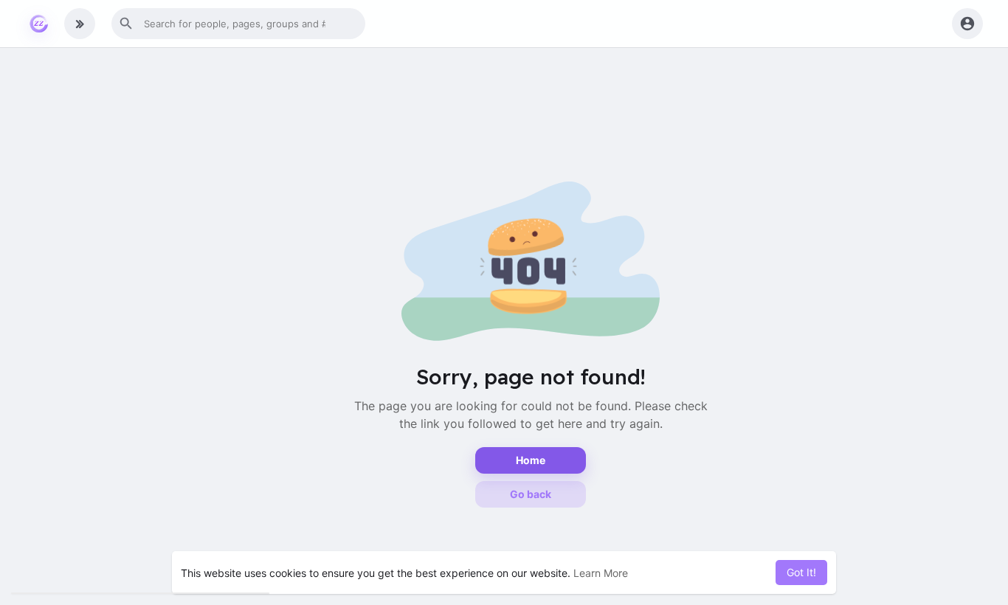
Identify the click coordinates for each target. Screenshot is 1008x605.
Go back (530, 494)
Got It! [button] (801, 572)
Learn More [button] (600, 573)
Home (530, 460)
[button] (238, 23)
